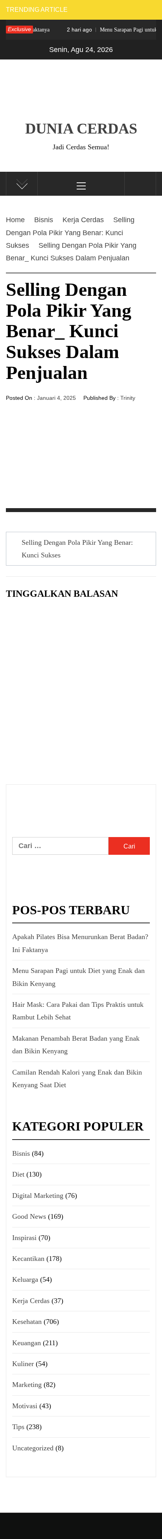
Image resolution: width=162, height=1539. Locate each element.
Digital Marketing (37, 1195)
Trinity (127, 398)
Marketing (27, 1385)
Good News (29, 1216)
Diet (18, 1174)
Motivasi (24, 1406)
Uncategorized (32, 1448)
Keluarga (25, 1279)
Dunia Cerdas (81, 128)
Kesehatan (27, 1322)
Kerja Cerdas (31, 1301)
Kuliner (23, 1364)
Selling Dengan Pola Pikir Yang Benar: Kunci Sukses (77, 548)
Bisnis (21, 1153)
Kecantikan (28, 1258)
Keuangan (26, 1343)
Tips (18, 1427)
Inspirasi (24, 1238)
